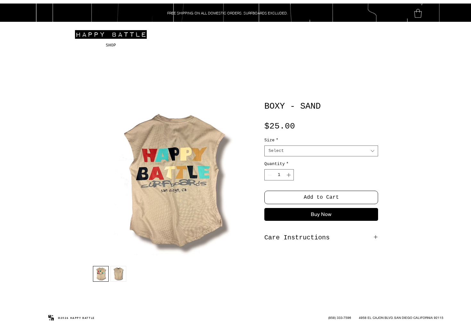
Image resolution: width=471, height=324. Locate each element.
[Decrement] (269, 175)
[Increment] (289, 175)
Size (271, 140)
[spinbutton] (279, 175)
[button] (418, 13)
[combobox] (321, 150)
